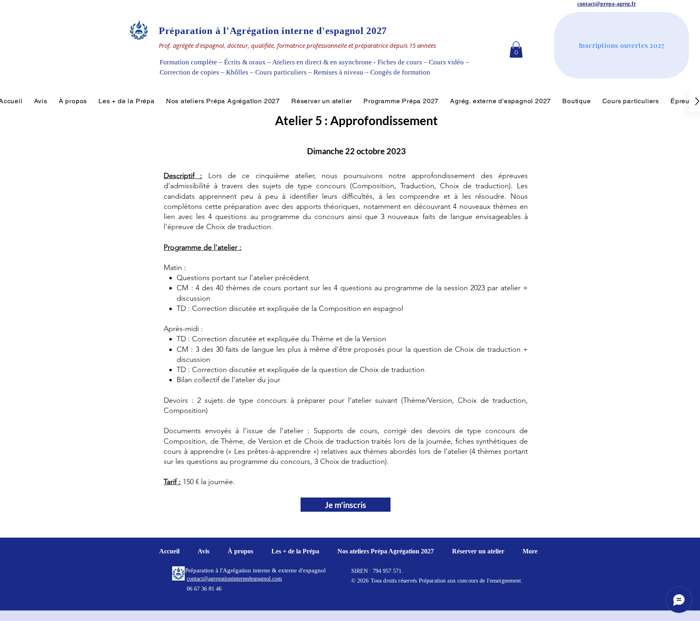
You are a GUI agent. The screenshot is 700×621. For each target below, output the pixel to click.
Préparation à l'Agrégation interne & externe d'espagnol (255, 570)
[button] (516, 49)
